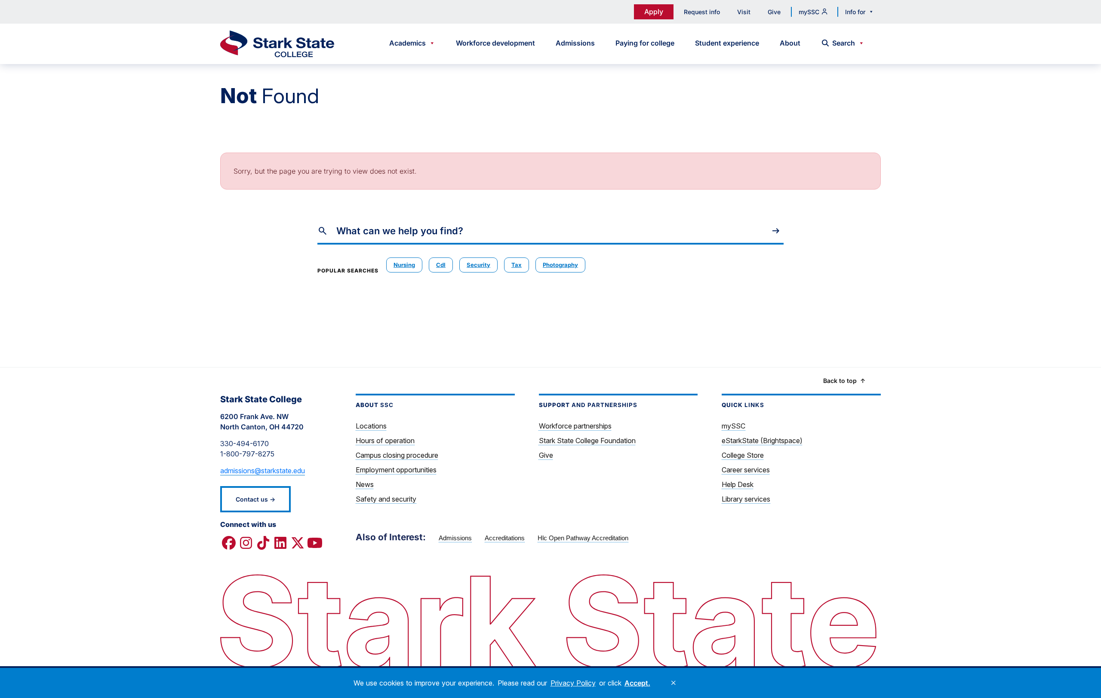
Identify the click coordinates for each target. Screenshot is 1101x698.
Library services (746, 499)
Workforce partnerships (575, 426)
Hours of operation (385, 440)
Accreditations (505, 538)
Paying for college (644, 43)
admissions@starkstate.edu (262, 470)
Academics (407, 43)
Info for (855, 11)
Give (774, 11)
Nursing (404, 264)
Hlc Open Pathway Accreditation (583, 538)
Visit (743, 11)
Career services (746, 469)
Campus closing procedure (397, 455)
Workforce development (495, 43)
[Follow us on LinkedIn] (280, 543)
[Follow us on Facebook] (228, 543)
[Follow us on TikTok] (263, 543)
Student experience (727, 43)
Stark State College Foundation (587, 440)
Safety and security (386, 499)
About (790, 43)
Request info (702, 11)
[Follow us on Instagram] (246, 543)
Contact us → (255, 499)
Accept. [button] (637, 683)
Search (843, 43)
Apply (653, 11)
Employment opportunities (396, 469)
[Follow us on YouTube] (314, 543)
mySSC (809, 11)
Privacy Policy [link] (573, 683)
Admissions (575, 43)
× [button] (673, 683)
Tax (516, 264)
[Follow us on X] (297, 543)
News (365, 484)
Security (478, 264)
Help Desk (737, 484)
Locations (371, 426)
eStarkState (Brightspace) (762, 440)
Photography (560, 264)
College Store (743, 455)
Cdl (441, 264)
